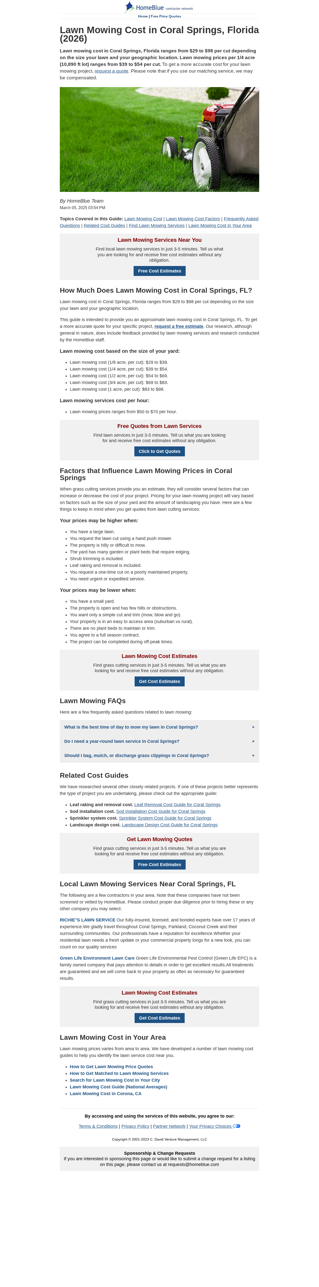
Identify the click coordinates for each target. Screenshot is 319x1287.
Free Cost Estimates (159, 270)
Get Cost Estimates (159, 681)
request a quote (111, 71)
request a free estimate (179, 326)
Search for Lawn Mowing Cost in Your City (115, 1080)
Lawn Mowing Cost (143, 218)
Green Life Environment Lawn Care (97, 958)
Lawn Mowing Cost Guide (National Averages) (118, 1086)
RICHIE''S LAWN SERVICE (87, 919)
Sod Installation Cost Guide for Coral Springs (160, 811)
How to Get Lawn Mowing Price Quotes (111, 1066)
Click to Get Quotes (159, 451)
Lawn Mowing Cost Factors (193, 218)
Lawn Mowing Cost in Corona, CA (106, 1093)
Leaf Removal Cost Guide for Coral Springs (177, 804)
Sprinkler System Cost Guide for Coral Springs (165, 818)
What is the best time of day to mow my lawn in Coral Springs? (131, 727)
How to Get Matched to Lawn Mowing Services (119, 1073)
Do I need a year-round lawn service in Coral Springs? (121, 741)
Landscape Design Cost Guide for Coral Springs (170, 824)
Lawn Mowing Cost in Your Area (220, 225)
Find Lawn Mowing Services (157, 225)
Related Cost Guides (104, 225)
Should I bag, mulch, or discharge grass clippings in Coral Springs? (136, 755)
